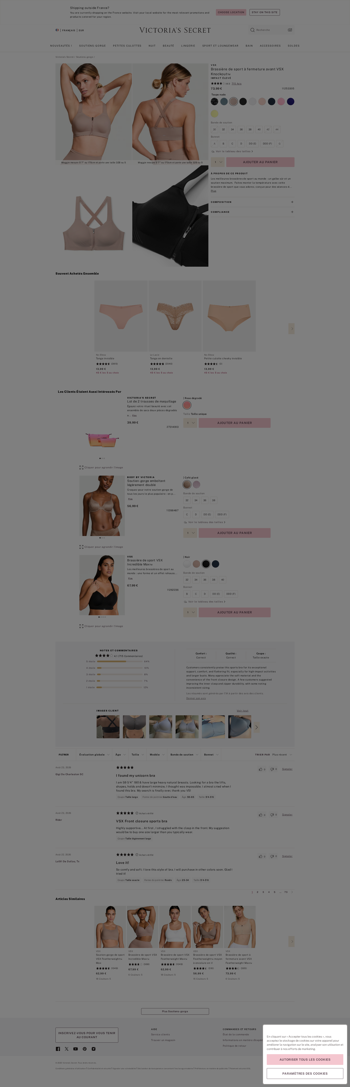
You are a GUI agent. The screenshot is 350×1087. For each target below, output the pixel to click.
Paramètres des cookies (305, 1073)
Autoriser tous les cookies (305, 1059)
